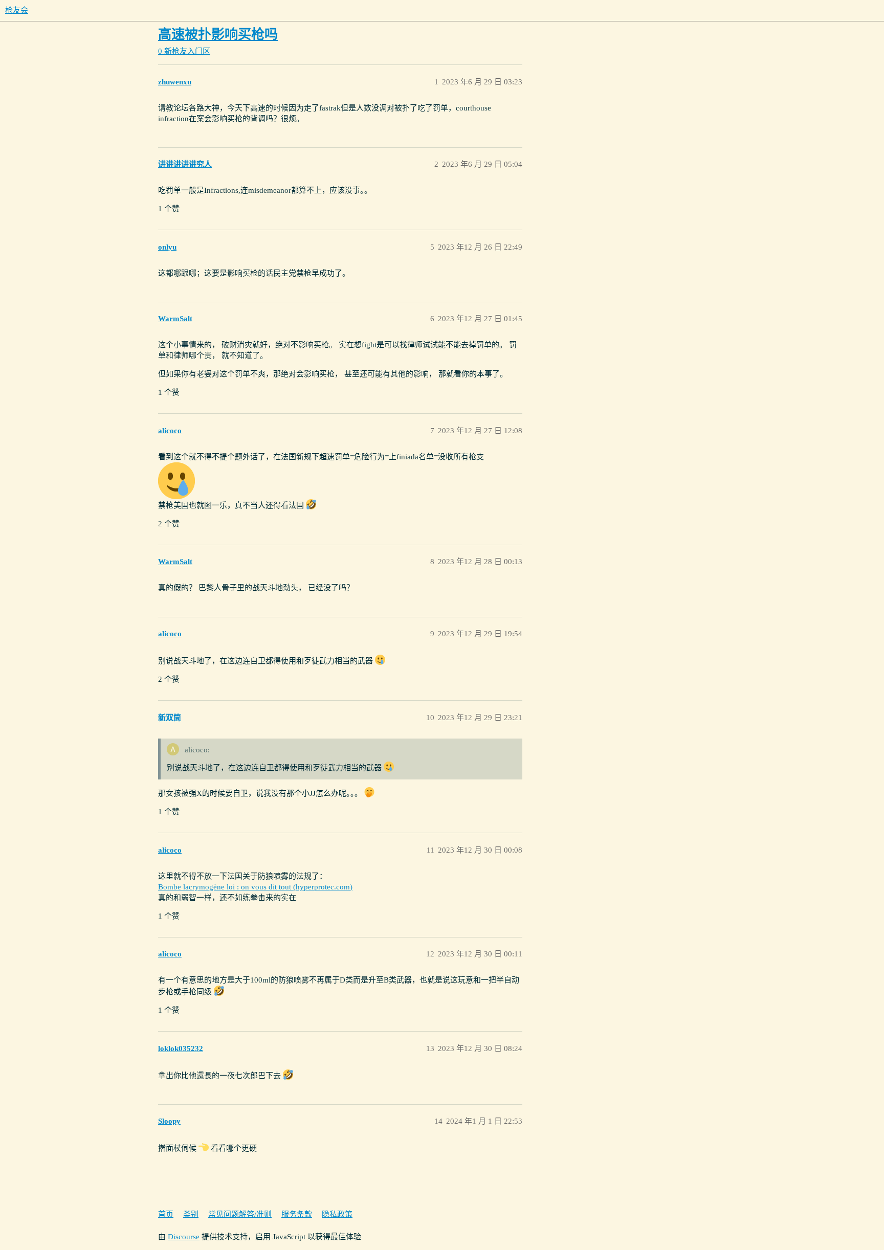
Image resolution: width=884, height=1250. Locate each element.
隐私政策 (337, 1214)
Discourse (184, 1237)
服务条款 (296, 1214)
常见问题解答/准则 (240, 1214)
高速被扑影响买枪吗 (218, 34)
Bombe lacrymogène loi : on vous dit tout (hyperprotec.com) (255, 887)
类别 (190, 1214)
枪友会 (16, 10)
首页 (165, 1214)
